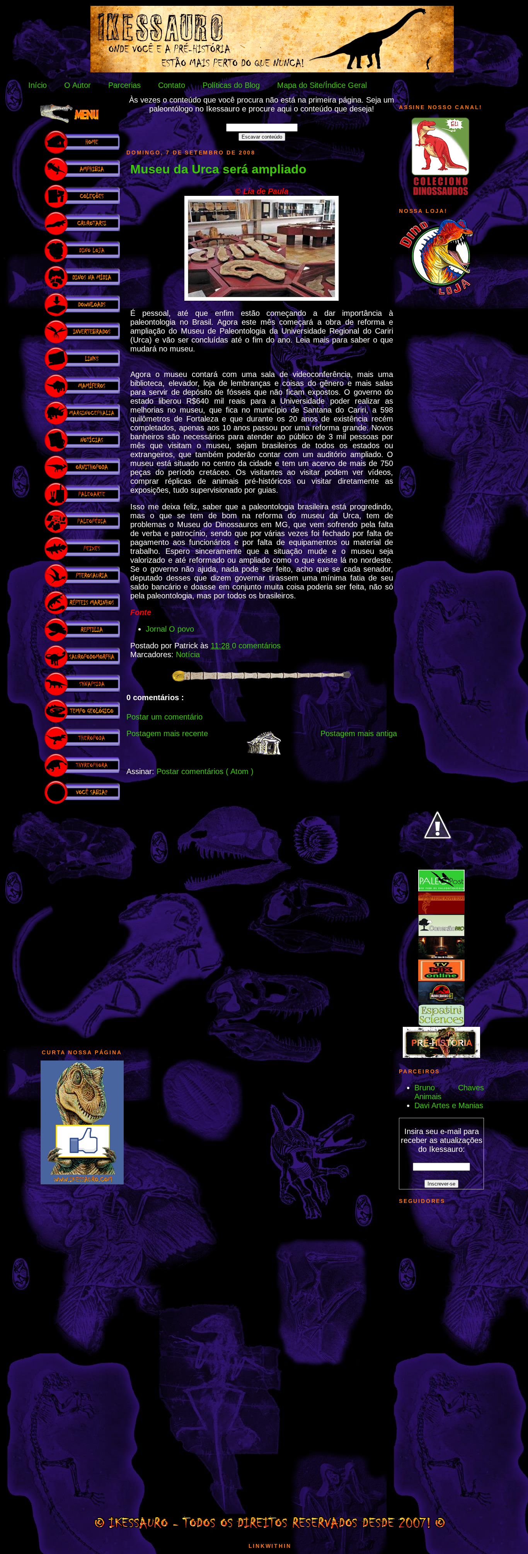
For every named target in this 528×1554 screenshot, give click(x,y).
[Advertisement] (82, 923)
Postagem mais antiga (358, 733)
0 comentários (256, 645)
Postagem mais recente (167, 733)
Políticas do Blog (231, 85)
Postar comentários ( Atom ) (205, 771)
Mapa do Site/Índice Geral (322, 85)
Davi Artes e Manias (448, 1105)
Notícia (188, 654)
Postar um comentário (164, 717)
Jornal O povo (170, 629)
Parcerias (124, 85)
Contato (171, 85)
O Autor (77, 85)
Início (37, 85)
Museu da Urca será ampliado (218, 169)
